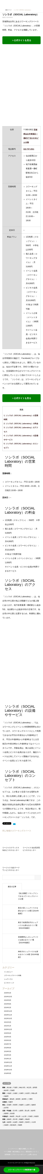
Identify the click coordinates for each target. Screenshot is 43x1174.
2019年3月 (7, 1055)
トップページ (12, 1149)
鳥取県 (36, 1116)
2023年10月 (8, 1018)
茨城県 (12, 1090)
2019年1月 (7, 1059)
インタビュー (8, 972)
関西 (3, 1093)
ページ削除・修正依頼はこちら (14, 1151)
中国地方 (5, 1116)
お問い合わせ (32, 1154)
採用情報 (7, 1154)
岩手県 (6, 1108)
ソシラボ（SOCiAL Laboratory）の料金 (21, 423)
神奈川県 (22, 1087)
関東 (3, 1087)
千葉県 (15, 1087)
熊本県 (27, 1122)
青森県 (21, 1105)
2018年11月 (8, 1066)
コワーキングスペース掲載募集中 (20, 1170)
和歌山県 (34, 1093)
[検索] (34, 3)
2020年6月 (7, 1033)
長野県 (6, 1113)
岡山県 (18, 1116)
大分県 (33, 1122)
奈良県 (27, 1093)
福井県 (33, 1110)
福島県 (33, 1105)
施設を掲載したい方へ (26, 1149)
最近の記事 (12, 887)
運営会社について (31, 1151)
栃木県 (6, 1090)
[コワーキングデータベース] (17, 3)
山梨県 (21, 1110)
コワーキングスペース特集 (12, 975)
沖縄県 (20, 1125)
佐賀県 (15, 1122)
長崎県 (21, 1122)
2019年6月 (7, 1048)
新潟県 (12, 1113)
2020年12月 (8, 1029)
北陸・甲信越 (6, 1110)
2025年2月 (7, 993)
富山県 (27, 1110)
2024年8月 (7, 1004)
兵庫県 (21, 1093)
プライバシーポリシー (19, 1154)
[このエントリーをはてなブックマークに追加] (14, 824)
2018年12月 (8, 1062)
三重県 (30, 1099)
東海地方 (5, 1099)
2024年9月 (7, 1000)
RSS (23, 1144)
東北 (3, 1105)
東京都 (9, 1087)
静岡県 (18, 1099)
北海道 (4, 1102)
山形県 (27, 1105)
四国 (3, 1119)
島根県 (12, 1116)
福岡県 (9, 1122)
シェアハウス (8, 979)
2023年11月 (8, 1015)
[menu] (39, 3)
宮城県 (9, 1105)
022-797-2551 (28, 149)
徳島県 (9, 1119)
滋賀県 (6, 1096)
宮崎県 (6, 1125)
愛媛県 (21, 1119)
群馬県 (35, 1087)
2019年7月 (7, 1044)
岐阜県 (24, 1099)
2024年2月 (7, 1007)
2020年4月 (7, 1037)
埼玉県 (29, 1087)
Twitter (19, 1144)
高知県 (27, 1119)
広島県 (30, 1116)
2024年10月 (8, 996)
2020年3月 (7, 1040)
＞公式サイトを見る (21, 40)
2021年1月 (7, 1026)
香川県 (15, 1119)
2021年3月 (7, 1022)
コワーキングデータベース (16, 1162)
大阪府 (9, 1093)
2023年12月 (8, 1011)
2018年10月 (8, 1070)
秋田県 (15, 1105)
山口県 (24, 1116)
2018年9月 (7, 1073)
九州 (3, 1122)
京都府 (15, 1093)
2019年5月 (7, 1051)
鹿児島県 (13, 1125)
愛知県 (12, 1099)
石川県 (15, 1110)
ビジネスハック (9, 983)
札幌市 (10, 1102)
